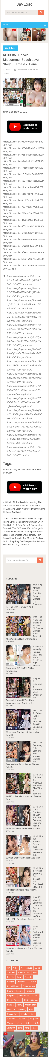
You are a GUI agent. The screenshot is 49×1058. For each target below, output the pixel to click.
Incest (35, 995)
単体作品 (11, 1028)
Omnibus (11, 1009)
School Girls (12, 1014)
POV (31, 1009)
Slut (32, 1014)
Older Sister (30, 1005)
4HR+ (15, 968)
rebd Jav (11, 48)
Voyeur (10, 1023)
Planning (22, 1009)
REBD (39, 469)
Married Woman (14, 1000)
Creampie (21, 982)
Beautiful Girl (24, 972)
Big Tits (18, 469)
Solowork (7, 472)
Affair (37, 968)
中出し (28, 1023)
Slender (24, 1014)
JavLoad (24, 4)
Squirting (23, 1019)
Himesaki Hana (29, 469)
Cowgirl (10, 982)
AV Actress (8, 469)
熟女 (27, 1028)
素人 (34, 1028)
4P (22, 968)
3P (8, 968)
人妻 (37, 1023)
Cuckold (32, 982)
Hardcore (30, 991)
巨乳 (20, 1028)
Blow (19, 977)
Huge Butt (11, 995)
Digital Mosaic (13, 986)
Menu (5, 24)
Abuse (29, 968)
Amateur (11, 972)
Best (35, 972)
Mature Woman (31, 1000)
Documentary (29, 986)
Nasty (19, 1005)
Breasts (28, 977)
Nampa (10, 1005)
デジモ (19, 1023)
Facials (19, 991)
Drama (10, 991)
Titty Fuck (34, 1019)
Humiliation (24, 995)
